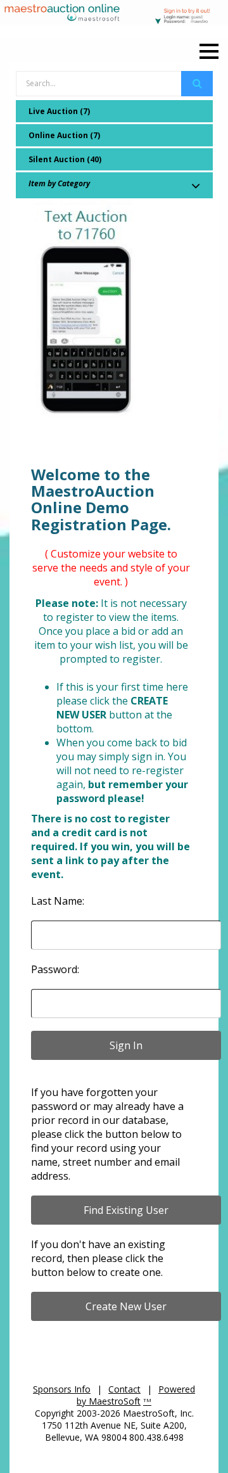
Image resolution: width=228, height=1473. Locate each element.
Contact (124, 1389)
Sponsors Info (62, 1389)
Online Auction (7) (64, 135)
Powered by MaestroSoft (136, 1395)
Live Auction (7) (59, 111)
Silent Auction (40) (64, 159)
